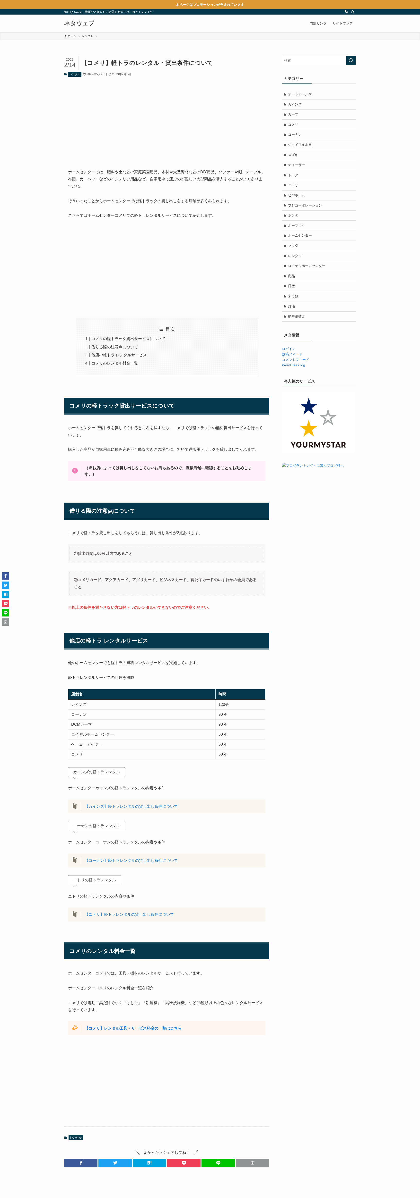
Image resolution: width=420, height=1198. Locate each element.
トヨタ (293, 175)
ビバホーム (296, 195)
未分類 (293, 296)
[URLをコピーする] (252, 1163)
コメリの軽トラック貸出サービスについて (128, 339)
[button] (80, 1163)
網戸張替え (296, 316)
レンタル (75, 74)
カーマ (293, 114)
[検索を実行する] (351, 60)
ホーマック (296, 225)
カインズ (295, 104)
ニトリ (293, 185)
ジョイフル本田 (300, 145)
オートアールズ (300, 94)
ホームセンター (300, 235)
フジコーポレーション (305, 205)
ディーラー (296, 165)
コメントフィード (295, 360)
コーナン (295, 134)
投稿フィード (292, 354)
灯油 (291, 306)
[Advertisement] (166, 119)
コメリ (293, 124)
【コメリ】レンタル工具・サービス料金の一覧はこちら (133, 1028)
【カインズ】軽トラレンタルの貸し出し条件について (131, 806)
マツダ (293, 246)
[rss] (346, 12)
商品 (291, 276)
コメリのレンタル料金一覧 (114, 363)
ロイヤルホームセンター (306, 266)
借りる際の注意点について (114, 347)
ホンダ (293, 215)
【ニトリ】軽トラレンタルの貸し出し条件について (133, 914)
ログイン (289, 349)
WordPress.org (293, 365)
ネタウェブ (79, 23)
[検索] (353, 12)
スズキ (293, 155)
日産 (291, 286)
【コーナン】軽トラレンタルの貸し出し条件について (131, 860)
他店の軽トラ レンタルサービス (119, 355)
